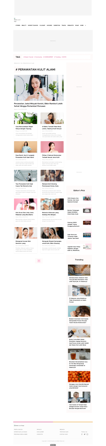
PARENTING (57, 25)
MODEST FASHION (33, 25)
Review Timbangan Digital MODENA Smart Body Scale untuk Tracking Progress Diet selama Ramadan (74, 212)
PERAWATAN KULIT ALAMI (28, 63)
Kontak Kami (64, 434)
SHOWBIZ (49, 25)
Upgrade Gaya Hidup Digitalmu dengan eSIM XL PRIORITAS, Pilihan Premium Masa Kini (74, 248)
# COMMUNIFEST (48, 57)
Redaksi (62, 429)
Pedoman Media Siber (20, 434)
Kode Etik (40, 434)
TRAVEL (64, 25)
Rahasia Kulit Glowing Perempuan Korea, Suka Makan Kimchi (50, 186)
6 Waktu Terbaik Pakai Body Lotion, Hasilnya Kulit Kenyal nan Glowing (51, 129)
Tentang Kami (64, 432)
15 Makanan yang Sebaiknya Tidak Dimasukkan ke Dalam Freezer (77, 300)
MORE (81, 25)
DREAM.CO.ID (17, 63)
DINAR (77, 25)
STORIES (18, 25)
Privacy (39, 429)
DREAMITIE (71, 25)
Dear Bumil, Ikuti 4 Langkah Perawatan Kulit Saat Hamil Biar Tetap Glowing (25, 157)
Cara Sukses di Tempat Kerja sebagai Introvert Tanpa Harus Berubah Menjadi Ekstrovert (78, 406)
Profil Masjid (18, 429)
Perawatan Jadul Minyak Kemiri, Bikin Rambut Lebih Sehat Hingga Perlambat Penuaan (38, 104)
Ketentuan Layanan (20, 432)
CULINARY (42, 25)
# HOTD (64, 57)
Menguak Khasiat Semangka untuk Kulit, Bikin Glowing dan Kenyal (51, 243)
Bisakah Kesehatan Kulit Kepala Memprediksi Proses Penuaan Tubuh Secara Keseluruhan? (78, 320)
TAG (21, 63)
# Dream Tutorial (28, 57)
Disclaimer (40, 432)
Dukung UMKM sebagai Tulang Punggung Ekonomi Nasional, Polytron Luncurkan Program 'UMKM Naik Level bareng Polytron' (73, 224)
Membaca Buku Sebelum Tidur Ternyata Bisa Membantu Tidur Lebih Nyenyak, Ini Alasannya (78, 279)
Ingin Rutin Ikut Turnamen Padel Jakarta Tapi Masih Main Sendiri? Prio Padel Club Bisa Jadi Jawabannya (74, 236)
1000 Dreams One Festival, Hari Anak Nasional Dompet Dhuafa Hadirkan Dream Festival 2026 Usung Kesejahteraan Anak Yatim (74, 200)
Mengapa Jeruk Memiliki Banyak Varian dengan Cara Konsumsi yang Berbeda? (79, 386)
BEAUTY (24, 25)
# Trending (57, 57)
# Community (38, 57)
